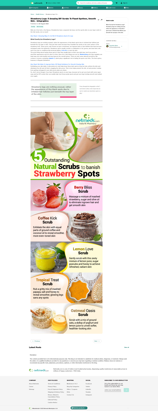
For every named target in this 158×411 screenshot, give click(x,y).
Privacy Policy (52, 386)
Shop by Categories (73, 386)
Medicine (51, 7)
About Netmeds (34, 383)
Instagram (89, 395)
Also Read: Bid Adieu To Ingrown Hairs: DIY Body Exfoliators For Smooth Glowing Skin (57, 64)
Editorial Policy (52, 399)
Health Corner (111, 7)
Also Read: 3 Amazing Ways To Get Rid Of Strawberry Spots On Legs (52, 36)
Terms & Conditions (54, 383)
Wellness (95, 7)
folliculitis (64, 50)
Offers (127, 7)
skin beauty (40, 26)
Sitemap (31, 389)
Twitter (88, 386)
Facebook (89, 383)
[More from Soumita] (122, 46)
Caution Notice (52, 402)
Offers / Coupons (72, 389)
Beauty (81, 7)
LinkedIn (88, 389)
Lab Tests (66, 7)
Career (31, 386)
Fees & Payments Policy (55, 389)
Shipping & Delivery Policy (56, 392)
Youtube (88, 392)
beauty (33, 26)
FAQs (68, 392)
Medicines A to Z (72, 383)
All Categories (34, 7)
